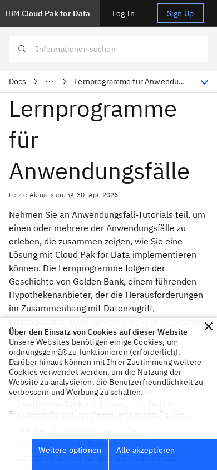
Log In (123, 13)
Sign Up (180, 13)
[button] (209, 326)
